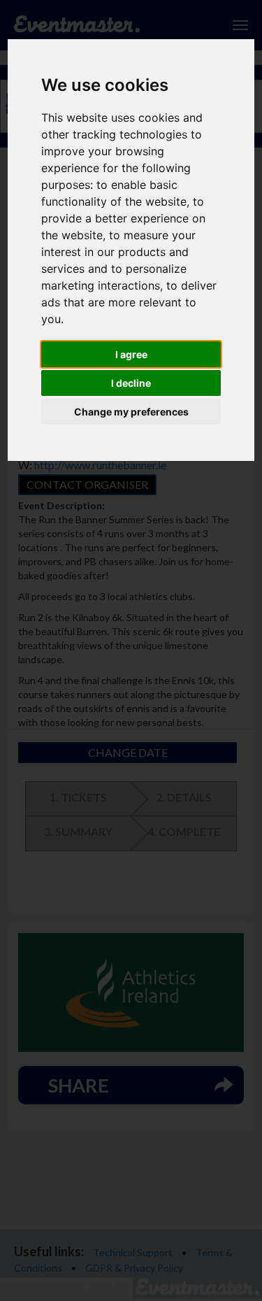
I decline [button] (131, 383)
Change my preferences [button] (131, 412)
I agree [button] (131, 354)
